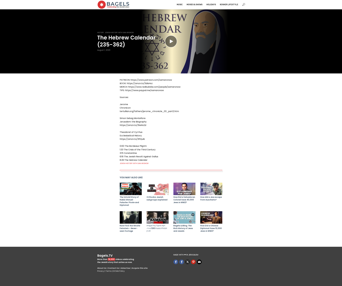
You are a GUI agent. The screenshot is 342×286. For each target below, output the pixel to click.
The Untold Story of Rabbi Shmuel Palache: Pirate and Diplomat (129, 201)
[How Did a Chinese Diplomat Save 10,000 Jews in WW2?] (211, 217)
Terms (109, 271)
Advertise (125, 268)
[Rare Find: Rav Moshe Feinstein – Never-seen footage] (131, 217)
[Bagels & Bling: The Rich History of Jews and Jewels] (184, 217)
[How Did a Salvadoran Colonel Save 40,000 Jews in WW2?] (184, 189)
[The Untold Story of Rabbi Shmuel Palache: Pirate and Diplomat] (131, 189)
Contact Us (113, 268)
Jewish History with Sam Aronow (119, 32)
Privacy (100, 271)
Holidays (211, 4)
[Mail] (199, 262)
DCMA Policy (119, 271)
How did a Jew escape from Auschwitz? (211, 198)
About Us (101, 268)
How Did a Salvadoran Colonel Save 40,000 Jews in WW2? (184, 200)
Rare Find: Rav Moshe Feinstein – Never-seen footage (130, 228)
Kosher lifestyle (229, 4)
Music (180, 4)
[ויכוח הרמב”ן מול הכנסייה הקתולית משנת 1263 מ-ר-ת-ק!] (158, 217)
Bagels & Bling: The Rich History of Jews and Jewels (183, 228)
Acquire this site (140, 268)
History (100, 32)
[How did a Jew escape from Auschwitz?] (211, 189)
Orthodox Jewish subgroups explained (157, 198)
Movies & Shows (194, 4)
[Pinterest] (193, 262)
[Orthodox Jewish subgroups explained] (158, 189)
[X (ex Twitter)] (187, 262)
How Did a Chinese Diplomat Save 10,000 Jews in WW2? (211, 228)
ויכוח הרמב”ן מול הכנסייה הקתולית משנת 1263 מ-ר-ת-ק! (157, 228)
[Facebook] (175, 262)
